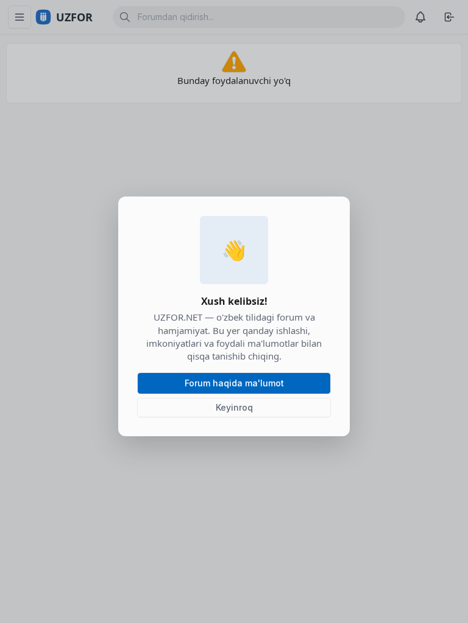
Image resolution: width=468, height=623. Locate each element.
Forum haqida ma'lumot (234, 383)
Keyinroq (234, 407)
